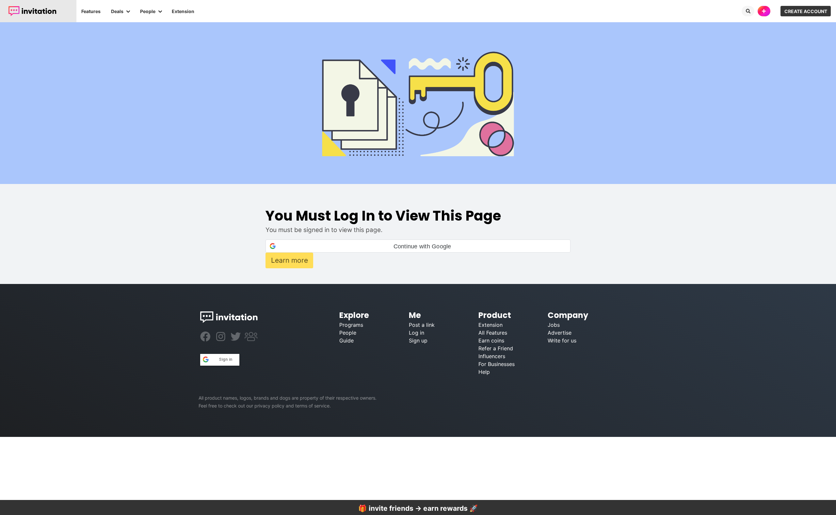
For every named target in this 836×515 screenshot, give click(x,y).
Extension (183, 11)
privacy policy (269, 405)
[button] (418, 246)
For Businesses (496, 364)
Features (91, 11)
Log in (416, 332)
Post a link (422, 325)
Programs (351, 325)
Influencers (491, 356)
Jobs (554, 325)
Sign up (418, 340)
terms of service (312, 405)
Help (484, 372)
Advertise (559, 332)
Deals (117, 11)
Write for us (562, 340)
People (147, 11)
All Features (492, 332)
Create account (805, 11)
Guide (346, 340)
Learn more (289, 260)
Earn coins (491, 340)
